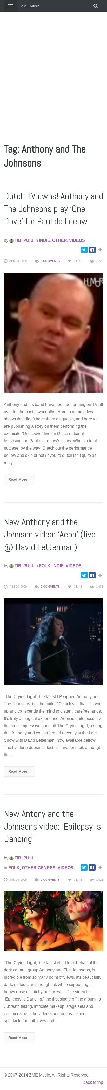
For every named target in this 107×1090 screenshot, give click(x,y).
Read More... (19, 479)
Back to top (93, 1082)
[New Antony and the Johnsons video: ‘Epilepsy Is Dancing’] (53, 921)
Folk (44, 566)
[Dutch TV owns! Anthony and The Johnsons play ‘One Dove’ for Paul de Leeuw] (53, 332)
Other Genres (39, 868)
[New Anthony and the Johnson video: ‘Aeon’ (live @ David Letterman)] (53, 641)
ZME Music (30, 6)
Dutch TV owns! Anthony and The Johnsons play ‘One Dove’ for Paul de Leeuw (53, 208)
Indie (44, 240)
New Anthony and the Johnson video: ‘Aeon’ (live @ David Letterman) (50, 534)
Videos (77, 240)
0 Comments (50, 261)
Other (59, 240)
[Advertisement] (53, 72)
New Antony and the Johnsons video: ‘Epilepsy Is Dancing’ (52, 826)
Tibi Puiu (24, 240)
